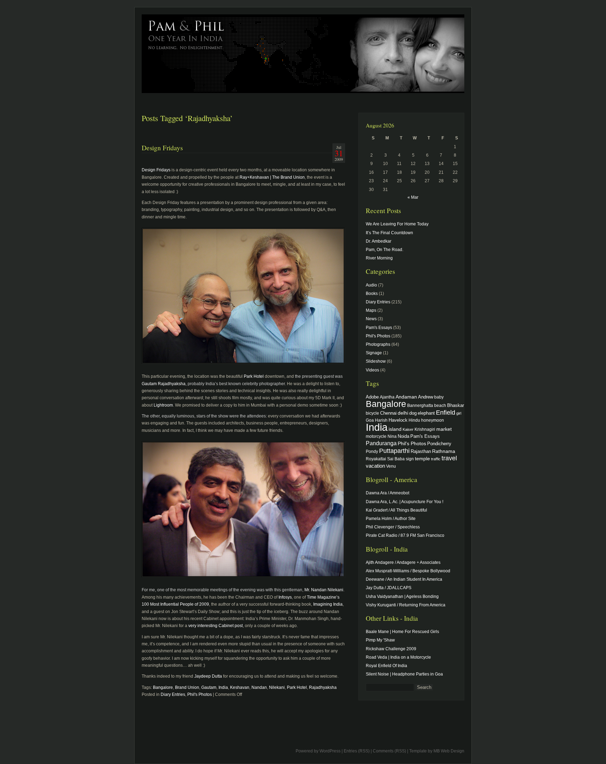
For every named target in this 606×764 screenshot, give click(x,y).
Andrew (425, 397)
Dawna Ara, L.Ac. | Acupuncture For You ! (404, 501)
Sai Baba (396, 458)
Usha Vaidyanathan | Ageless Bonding (402, 596)
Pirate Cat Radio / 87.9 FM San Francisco (405, 535)
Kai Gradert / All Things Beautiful (396, 510)
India (223, 687)
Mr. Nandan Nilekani (323, 589)
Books (372, 293)
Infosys (285, 597)
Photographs (378, 344)
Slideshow (376, 361)
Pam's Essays (379, 327)
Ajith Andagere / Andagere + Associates (403, 562)
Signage (374, 352)
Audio (371, 285)
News (371, 318)
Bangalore (163, 687)
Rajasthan (421, 451)
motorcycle (376, 436)
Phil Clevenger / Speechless (393, 527)
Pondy (372, 451)
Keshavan (239, 687)
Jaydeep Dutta (208, 676)
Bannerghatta (420, 405)
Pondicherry (439, 443)
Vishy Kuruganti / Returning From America (405, 604)
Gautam (208, 687)
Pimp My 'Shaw (380, 640)
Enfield (445, 412)
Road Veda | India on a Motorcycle (398, 657)
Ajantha (387, 397)
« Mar (413, 197)
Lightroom (163, 405)
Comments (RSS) (389, 751)
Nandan (259, 687)
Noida (403, 436)
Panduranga (381, 443)
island (395, 429)
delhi (403, 413)
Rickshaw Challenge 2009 (391, 648)
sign (410, 458)
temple (422, 458)
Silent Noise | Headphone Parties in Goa (404, 674)
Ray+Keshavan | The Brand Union (272, 177)
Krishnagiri (425, 429)
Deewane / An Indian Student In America (404, 579)
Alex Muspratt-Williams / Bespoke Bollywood (408, 570)
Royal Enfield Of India (386, 665)
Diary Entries (173, 694)
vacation (375, 466)
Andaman (406, 397)
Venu (391, 466)
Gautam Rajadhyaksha (164, 383)
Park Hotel (254, 376)
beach (440, 405)
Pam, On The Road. (384, 249)
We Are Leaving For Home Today (397, 224)
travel (449, 458)
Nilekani (277, 687)
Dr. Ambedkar (378, 241)
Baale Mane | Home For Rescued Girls (402, 631)
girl (458, 413)
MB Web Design (448, 751)
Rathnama (443, 451)
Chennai (388, 413)
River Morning (379, 258)
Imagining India (328, 604)
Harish (381, 420)
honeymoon (432, 420)
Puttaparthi (394, 450)
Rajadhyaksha (323, 687)
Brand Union (187, 687)
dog (413, 413)
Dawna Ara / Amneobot (387, 492)
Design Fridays (162, 147)
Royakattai (376, 458)
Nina (392, 436)
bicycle (372, 413)
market (444, 429)
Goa (370, 420)
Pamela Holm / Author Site (391, 518)
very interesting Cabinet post (215, 625)
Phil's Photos (199, 694)
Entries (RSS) (357, 751)
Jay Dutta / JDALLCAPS (388, 587)
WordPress (330, 751)
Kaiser (408, 429)
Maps (371, 310)
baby (439, 397)
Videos (372, 370)
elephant (426, 413)
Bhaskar (455, 405)
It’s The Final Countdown (389, 232)
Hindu (414, 420)
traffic (435, 459)
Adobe (372, 397)
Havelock (398, 420)
